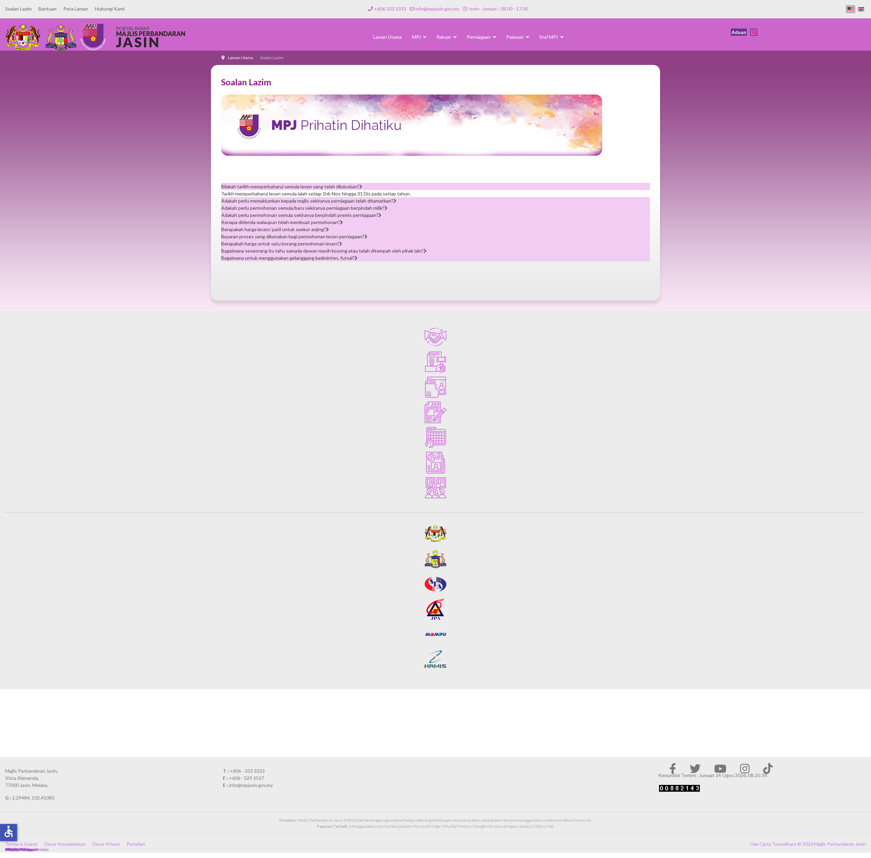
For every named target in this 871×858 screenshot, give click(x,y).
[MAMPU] (435, 634)
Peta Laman (75, 9)
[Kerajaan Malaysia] (435, 534)
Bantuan (47, 9)
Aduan (739, 32)
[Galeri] (435, 488)
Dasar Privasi (106, 844)
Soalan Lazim (18, 9)
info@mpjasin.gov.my (437, 9)
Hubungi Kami (110, 9)
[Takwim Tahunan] (435, 437)
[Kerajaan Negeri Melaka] (435, 559)
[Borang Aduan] (435, 412)
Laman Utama (387, 37)
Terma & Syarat (21, 844)
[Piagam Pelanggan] (435, 337)
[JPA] (435, 609)
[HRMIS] (435, 659)
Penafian (136, 844)
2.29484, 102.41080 (33, 798)
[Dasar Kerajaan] (435, 362)
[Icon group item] (672, 768)
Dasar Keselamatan (65, 844)
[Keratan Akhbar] (435, 463)
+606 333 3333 (390, 9)
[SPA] (435, 584)
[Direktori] (435, 387)
